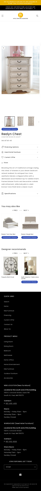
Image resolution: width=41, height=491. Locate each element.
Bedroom (7, 351)
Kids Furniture (9, 369)
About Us (7, 329)
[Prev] (2, 122)
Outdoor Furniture (10, 373)
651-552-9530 (11, 441)
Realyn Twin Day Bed (8, 234)
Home (6, 306)
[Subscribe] (35, 467)
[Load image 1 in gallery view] (10, 121)
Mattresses (8, 355)
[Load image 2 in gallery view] (20, 121)
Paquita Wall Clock (7, 277)
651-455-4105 (11, 403)
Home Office (9, 360)
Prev (16, 210)
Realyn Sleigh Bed (27, 234)
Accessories (8, 378)
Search (6, 302)
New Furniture (9, 311)
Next (25, 210)
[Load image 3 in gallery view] (31, 121)
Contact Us (8, 324)
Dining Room (8, 346)
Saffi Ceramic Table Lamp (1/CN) (30, 277)
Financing (7, 315)
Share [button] (6, 163)
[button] (2, 16)
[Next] (39, 122)
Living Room (8, 342)
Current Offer (9, 320)
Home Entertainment (12, 364)
